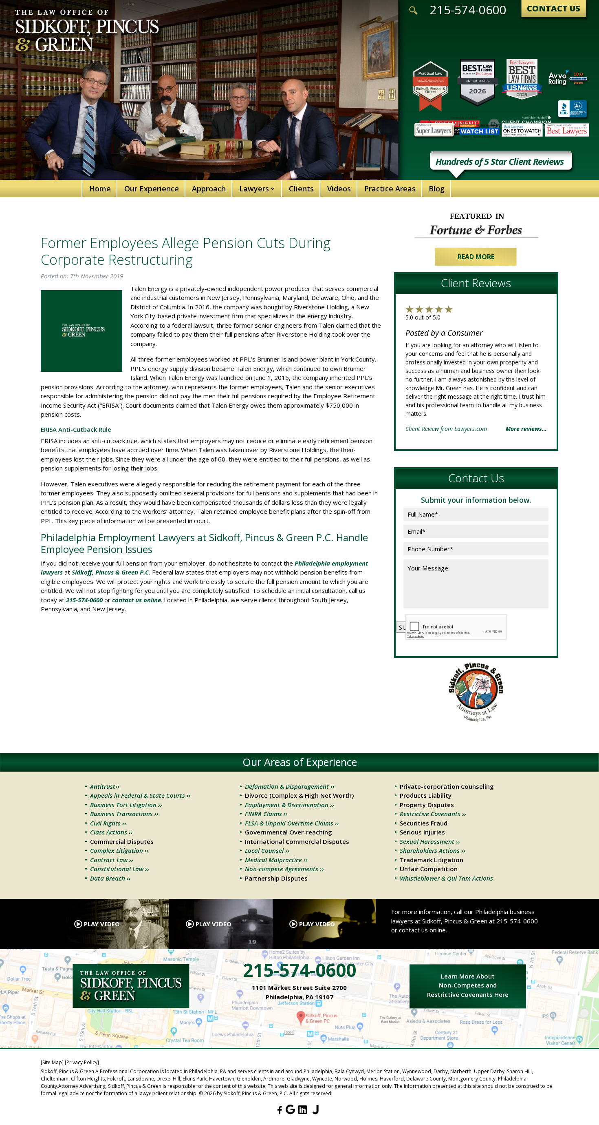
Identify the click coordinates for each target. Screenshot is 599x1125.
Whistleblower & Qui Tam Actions (446, 878)
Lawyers (254, 188)
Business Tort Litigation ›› (126, 805)
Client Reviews (476, 283)
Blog (437, 188)
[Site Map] (52, 1062)
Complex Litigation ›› (119, 850)
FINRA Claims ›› (266, 814)
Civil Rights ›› (108, 823)
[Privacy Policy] (82, 1062)
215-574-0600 (468, 10)
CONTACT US (553, 8)
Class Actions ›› (111, 832)
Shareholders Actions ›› (432, 850)
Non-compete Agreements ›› (284, 869)
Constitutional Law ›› (119, 869)
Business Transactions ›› (124, 814)
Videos (339, 188)
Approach (209, 188)
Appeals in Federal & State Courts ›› (140, 795)
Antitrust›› (104, 786)
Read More (476, 256)
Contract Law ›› (111, 860)
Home (100, 188)
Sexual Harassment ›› (430, 841)
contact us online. (423, 930)
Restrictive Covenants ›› (433, 814)
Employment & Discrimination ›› (289, 805)
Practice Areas (390, 188)
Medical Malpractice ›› (276, 860)
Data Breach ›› (110, 878)
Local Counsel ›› (267, 850)
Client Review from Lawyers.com (446, 429)
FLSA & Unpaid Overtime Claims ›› (292, 823)
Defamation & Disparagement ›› (290, 786)
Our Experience (151, 188)
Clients (301, 188)
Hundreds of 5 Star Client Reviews (500, 162)
